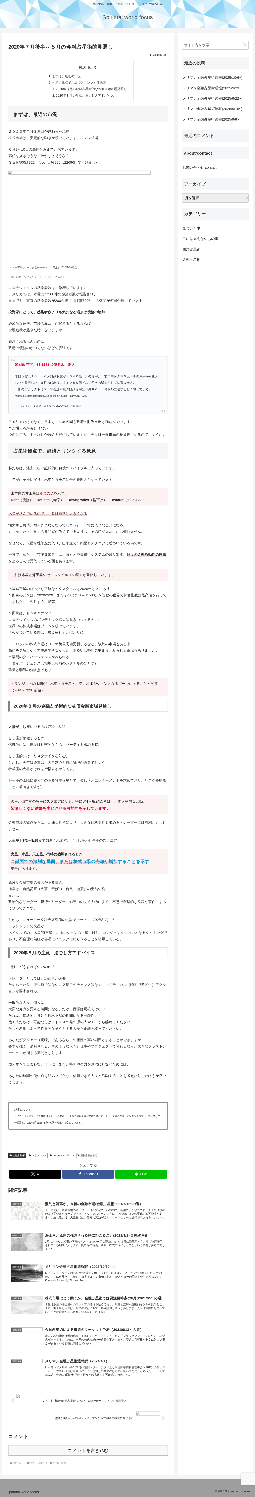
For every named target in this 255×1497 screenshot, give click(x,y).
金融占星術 (19, 1155)
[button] (244, 45)
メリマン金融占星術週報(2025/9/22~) (212, 98)
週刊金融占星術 (88, 1155)
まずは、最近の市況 (66, 76)
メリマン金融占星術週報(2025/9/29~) (212, 88)
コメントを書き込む (88, 1450)
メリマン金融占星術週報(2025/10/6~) (212, 78)
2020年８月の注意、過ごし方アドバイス (85, 95)
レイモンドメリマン (63, 1155)
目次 (82, 67)
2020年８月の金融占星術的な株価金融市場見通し (91, 89)
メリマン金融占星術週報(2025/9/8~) (211, 119)
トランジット (39, 1155)
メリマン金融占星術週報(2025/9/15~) (212, 109)
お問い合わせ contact (199, 168)
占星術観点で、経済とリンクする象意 (79, 82)
